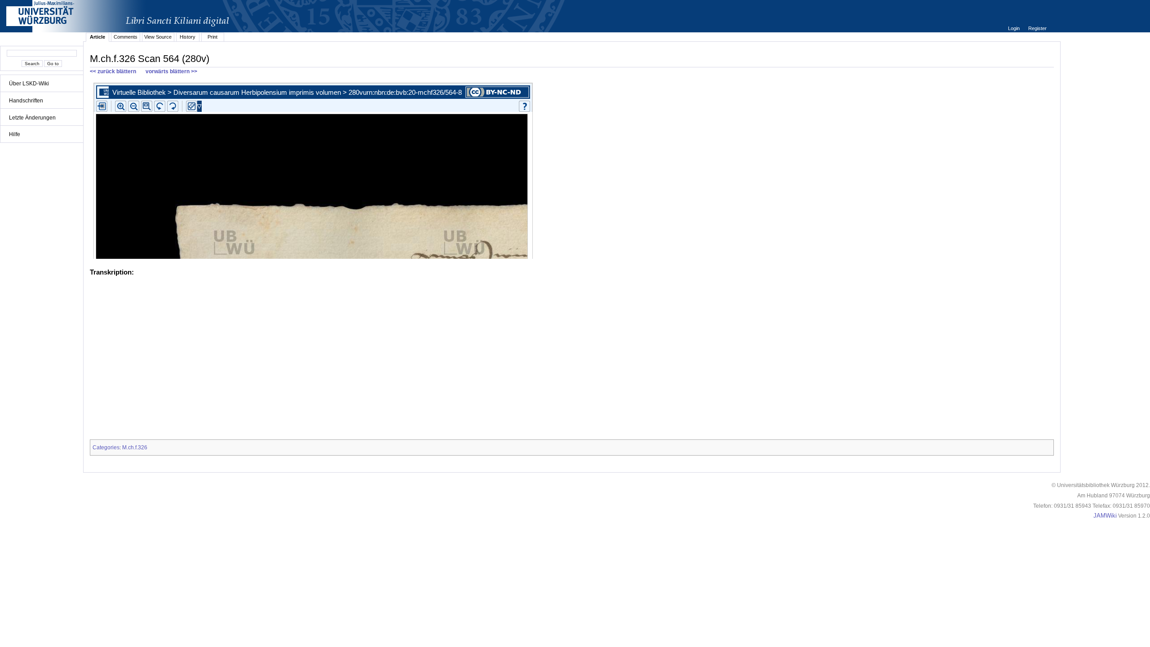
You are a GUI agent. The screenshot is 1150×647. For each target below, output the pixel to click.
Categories (106, 447)
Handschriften (26, 100)
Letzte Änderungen (32, 118)
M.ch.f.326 (134, 447)
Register (1037, 28)
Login (1014, 28)
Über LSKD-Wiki (29, 83)
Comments (125, 37)
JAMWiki (1105, 516)
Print (212, 37)
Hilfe (14, 134)
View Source (158, 37)
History (187, 37)
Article (97, 37)
